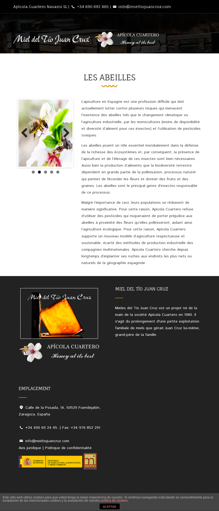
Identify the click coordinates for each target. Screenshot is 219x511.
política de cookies (114, 500)
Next (64, 133)
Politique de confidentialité (68, 448)
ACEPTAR (109, 506)
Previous (26, 133)
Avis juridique (30, 448)
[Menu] (201, 33)
